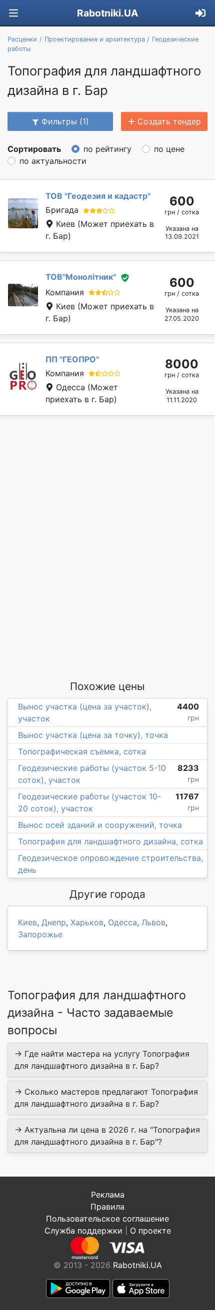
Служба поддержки (83, 1231)
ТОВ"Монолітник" (81, 277)
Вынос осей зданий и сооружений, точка (100, 825)
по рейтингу (108, 149)
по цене (169, 149)
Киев (27, 922)
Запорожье (40, 934)
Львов (154, 922)
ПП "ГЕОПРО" (72, 359)
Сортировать (34, 149)
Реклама (107, 1195)
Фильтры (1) (65, 121)
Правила (107, 1207)
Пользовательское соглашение (107, 1219)
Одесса (122, 922)
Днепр (54, 922)
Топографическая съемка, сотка (82, 751)
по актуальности (53, 161)
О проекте (150, 1231)
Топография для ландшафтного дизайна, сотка (110, 841)
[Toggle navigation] (13, 13)
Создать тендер (169, 121)
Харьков (87, 922)
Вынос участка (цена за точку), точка (93, 735)
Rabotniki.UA (107, 13)
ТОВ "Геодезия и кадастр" (98, 196)
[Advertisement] (107, 547)
